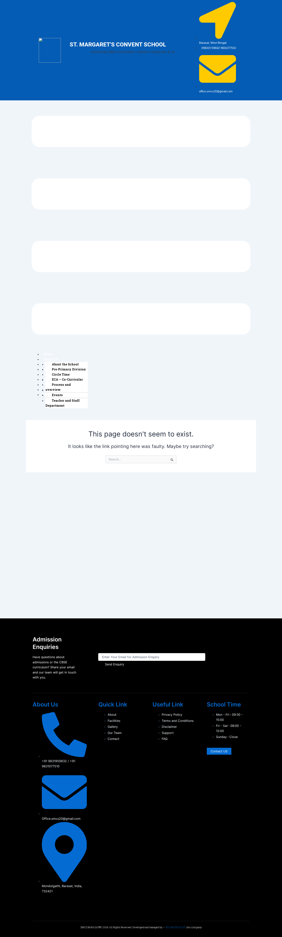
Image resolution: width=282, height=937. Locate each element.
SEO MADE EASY (175, 927)
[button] (141, 226)
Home (48, 354)
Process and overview (58, 387)
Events (57, 395)
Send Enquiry (114, 664)
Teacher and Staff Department (62, 402)
